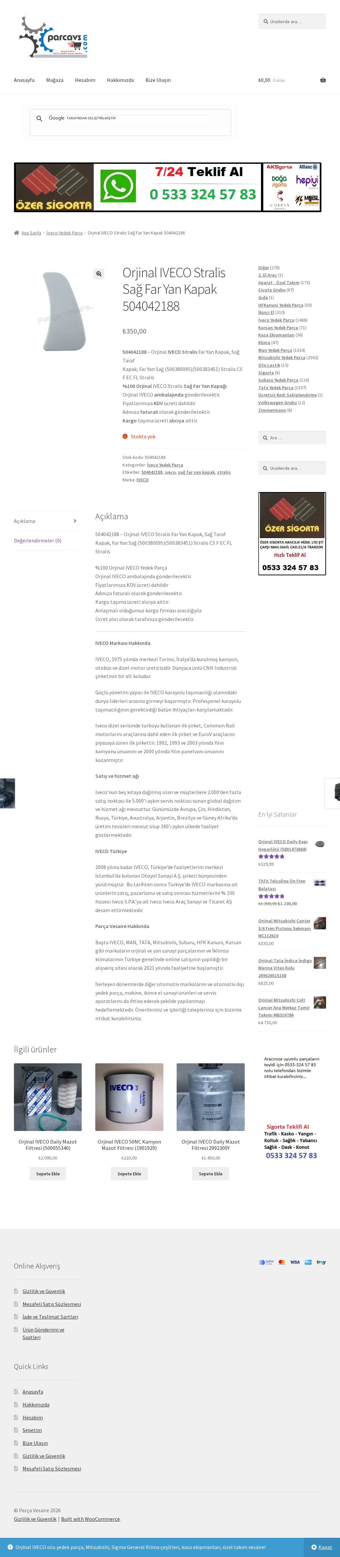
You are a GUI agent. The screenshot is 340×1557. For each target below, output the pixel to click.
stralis (224, 472)
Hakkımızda (120, 80)
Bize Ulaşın (158, 80)
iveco (170, 472)
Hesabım (85, 80)
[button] (99, 274)
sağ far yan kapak (196, 472)
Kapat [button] (325, 1547)
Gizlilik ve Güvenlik (44, 1291)
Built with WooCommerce (90, 1519)
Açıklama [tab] (24, 521)
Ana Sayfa (31, 233)
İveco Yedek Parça (64, 233)
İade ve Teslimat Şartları (50, 1316)
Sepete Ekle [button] (48, 1174)
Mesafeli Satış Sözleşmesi (52, 1304)
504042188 (151, 472)
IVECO (142, 480)
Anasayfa (24, 80)
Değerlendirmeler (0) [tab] (37, 540)
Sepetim (32, 1430)
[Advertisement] (292, 692)
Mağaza (54, 80)
